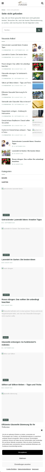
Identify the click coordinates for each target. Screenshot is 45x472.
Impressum (35, 469)
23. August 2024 (18, 85)
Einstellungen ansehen (23, 464)
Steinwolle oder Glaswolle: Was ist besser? (16, 102)
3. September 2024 (18, 78)
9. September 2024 (18, 104)
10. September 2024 (19, 50)
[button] (42, 430)
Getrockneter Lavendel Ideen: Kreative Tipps (22, 220)
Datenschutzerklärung (24, 469)
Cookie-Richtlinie (11, 469)
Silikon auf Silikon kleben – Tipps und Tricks (16, 83)
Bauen (4, 178)
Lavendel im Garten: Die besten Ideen (14, 54)
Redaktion (7, 50)
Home (3, 10)
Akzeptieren (22, 452)
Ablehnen (22, 458)
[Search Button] (39, 30)
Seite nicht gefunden (13, 10)
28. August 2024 (18, 57)
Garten (5, 182)
